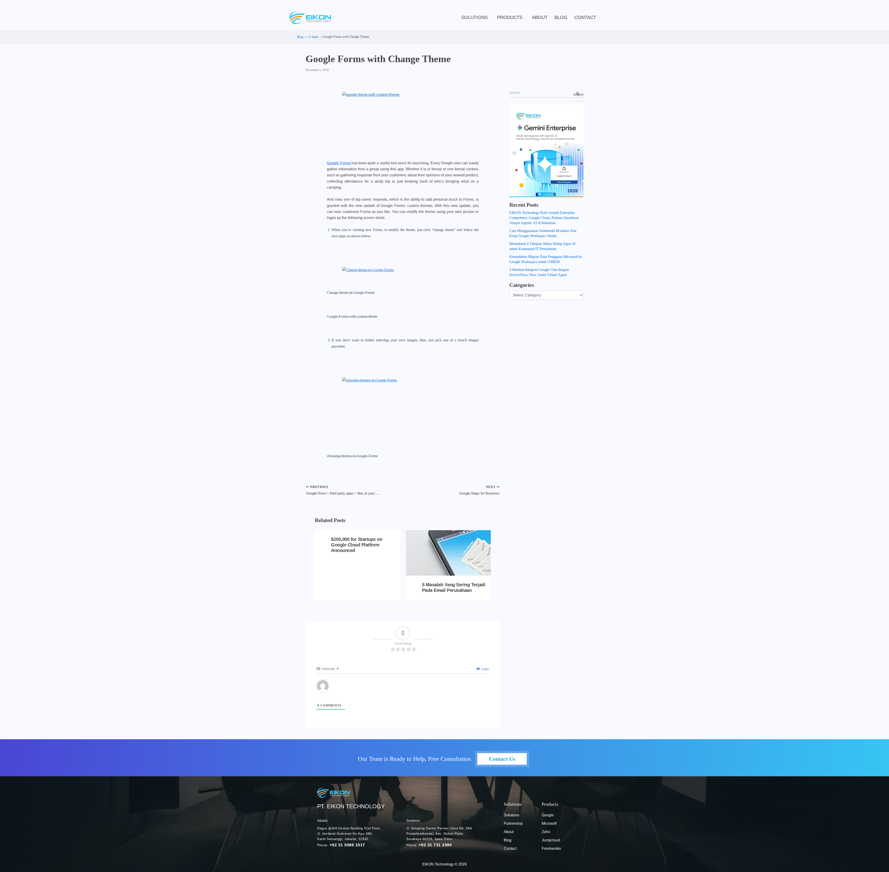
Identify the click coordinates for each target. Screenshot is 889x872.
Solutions (474, 17)
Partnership (513, 823)
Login (484, 669)
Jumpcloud (551, 840)
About (540, 17)
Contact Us (502, 759)
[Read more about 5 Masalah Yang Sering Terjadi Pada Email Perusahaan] (448, 553)
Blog (507, 840)
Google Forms (338, 163)
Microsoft (549, 823)
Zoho (546, 832)
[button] (476, 17)
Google (548, 815)
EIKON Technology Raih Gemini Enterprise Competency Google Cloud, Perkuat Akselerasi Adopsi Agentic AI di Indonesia (544, 218)
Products (510, 17)
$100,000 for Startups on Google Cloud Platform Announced (356, 545)
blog (560, 17)
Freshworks (551, 848)
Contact (585, 17)
